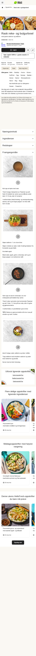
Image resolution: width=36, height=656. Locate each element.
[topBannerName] (18, 13)
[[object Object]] (28, 50)
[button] (18, 138)
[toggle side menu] (2, 2)
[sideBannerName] (18, 116)
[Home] (2, 7)
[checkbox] (2, 40)
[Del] (33, 50)
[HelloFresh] (18, 2)
